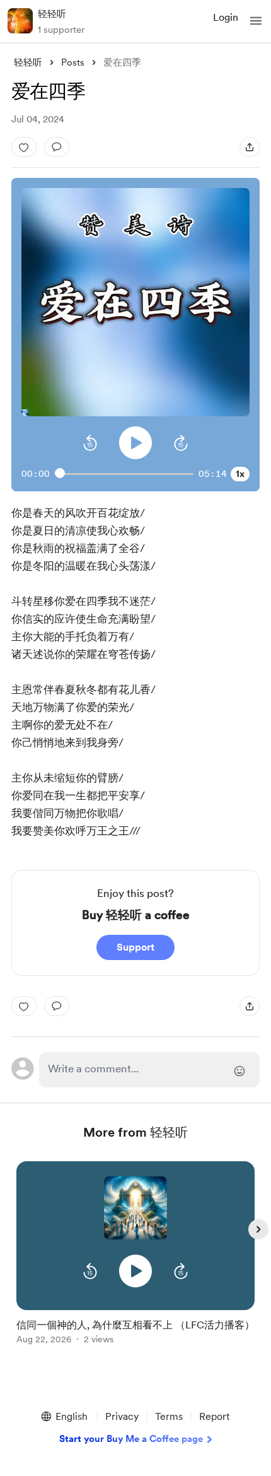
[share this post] (249, 147)
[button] (255, 20)
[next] (258, 1229)
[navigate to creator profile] (20, 20)
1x (240, 473)
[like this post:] (24, 147)
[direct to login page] (149, 1069)
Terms (169, 1416)
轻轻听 (52, 14)
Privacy (122, 1416)
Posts (72, 62)
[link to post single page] (135, 1329)
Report (214, 1416)
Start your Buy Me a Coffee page (131, 1438)
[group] (135, 1260)
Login (225, 17)
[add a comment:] (56, 147)
